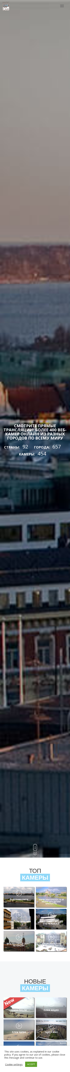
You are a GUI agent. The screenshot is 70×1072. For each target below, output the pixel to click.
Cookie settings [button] (14, 1064)
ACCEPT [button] (31, 1064)
